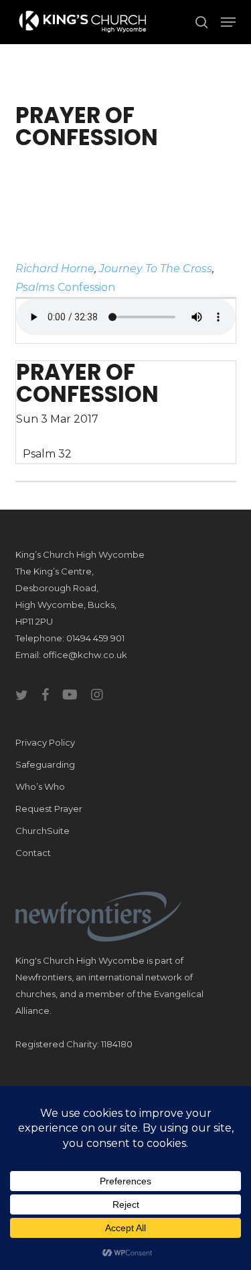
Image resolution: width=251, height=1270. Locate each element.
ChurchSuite (42, 830)
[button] (228, 22)
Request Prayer (48, 808)
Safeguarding (45, 764)
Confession (86, 287)
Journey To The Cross (155, 268)
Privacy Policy (45, 742)
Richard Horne (54, 268)
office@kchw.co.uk (85, 654)
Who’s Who (40, 786)
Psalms (35, 287)
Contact (33, 852)
